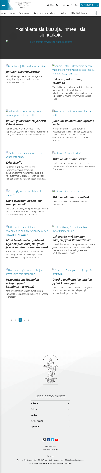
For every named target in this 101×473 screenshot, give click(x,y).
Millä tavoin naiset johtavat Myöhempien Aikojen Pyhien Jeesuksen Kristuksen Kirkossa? (27, 243)
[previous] (7, 320)
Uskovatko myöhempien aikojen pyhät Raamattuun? (71, 238)
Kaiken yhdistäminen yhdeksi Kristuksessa (26, 122)
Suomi (4, 13)
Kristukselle (14, 162)
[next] (32, 320)
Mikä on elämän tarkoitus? (70, 197)
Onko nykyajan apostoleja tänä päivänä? (24, 202)
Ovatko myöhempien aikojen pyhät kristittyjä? (72, 281)
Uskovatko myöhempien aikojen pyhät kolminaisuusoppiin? (22, 282)
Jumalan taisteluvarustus (23, 72)
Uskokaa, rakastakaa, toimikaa (67, 80)
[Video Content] (50, 42)
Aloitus (12, 13)
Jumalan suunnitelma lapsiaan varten (73, 122)
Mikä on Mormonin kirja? (69, 159)
